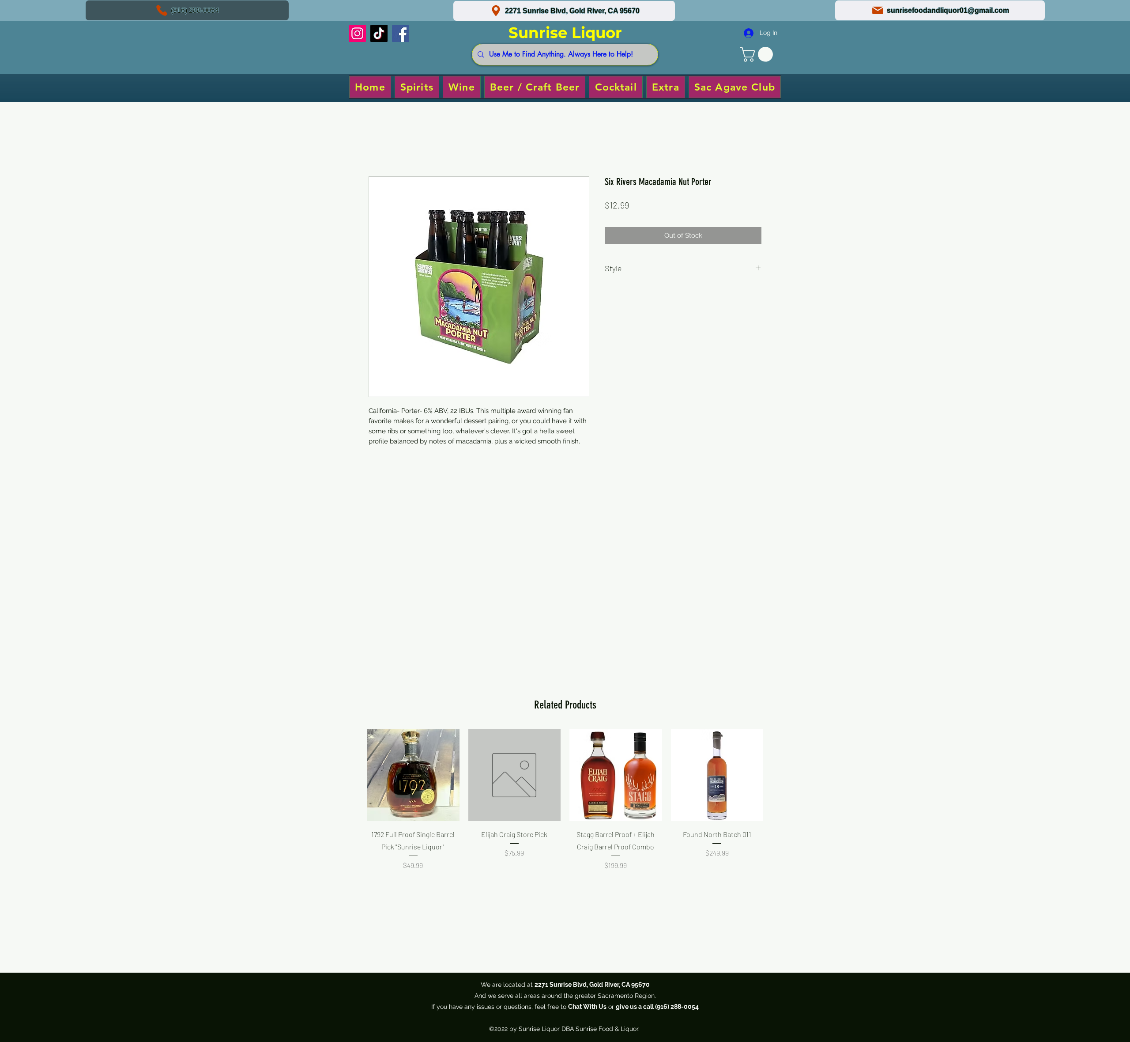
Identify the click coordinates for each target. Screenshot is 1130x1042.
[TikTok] (379, 33)
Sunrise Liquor (565, 32)
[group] (565, 817)
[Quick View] (413, 775)
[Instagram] (357, 33)
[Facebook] (400, 33)
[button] (758, 54)
